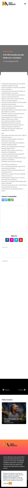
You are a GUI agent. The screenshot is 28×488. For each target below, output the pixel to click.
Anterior (7, 390)
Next (23, 414)
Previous (4, 414)
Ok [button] (10, 483)
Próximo (20, 390)
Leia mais (6, 483)
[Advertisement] (14, 29)
